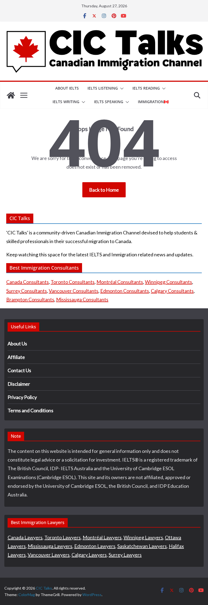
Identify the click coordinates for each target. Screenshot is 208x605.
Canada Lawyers (25, 537)
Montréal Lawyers (102, 537)
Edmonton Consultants (124, 291)
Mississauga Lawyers (50, 546)
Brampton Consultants (30, 299)
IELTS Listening (102, 88)
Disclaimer (19, 384)
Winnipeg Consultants (168, 282)
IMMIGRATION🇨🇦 (153, 101)
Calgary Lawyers (89, 555)
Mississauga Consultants (82, 299)
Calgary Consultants (172, 291)
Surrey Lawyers (125, 555)
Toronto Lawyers (62, 537)
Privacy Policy (22, 397)
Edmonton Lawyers (94, 546)
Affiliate (16, 357)
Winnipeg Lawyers (143, 537)
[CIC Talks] (10, 95)
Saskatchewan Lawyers (142, 546)
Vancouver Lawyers (49, 555)
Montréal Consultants (119, 282)
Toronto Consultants (73, 282)
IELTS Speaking (108, 101)
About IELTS (67, 88)
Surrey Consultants (26, 291)
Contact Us (19, 370)
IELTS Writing (66, 101)
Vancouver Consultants (73, 291)
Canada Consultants (27, 282)
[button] (121, 88)
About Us (17, 343)
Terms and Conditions (30, 410)
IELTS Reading (146, 88)
